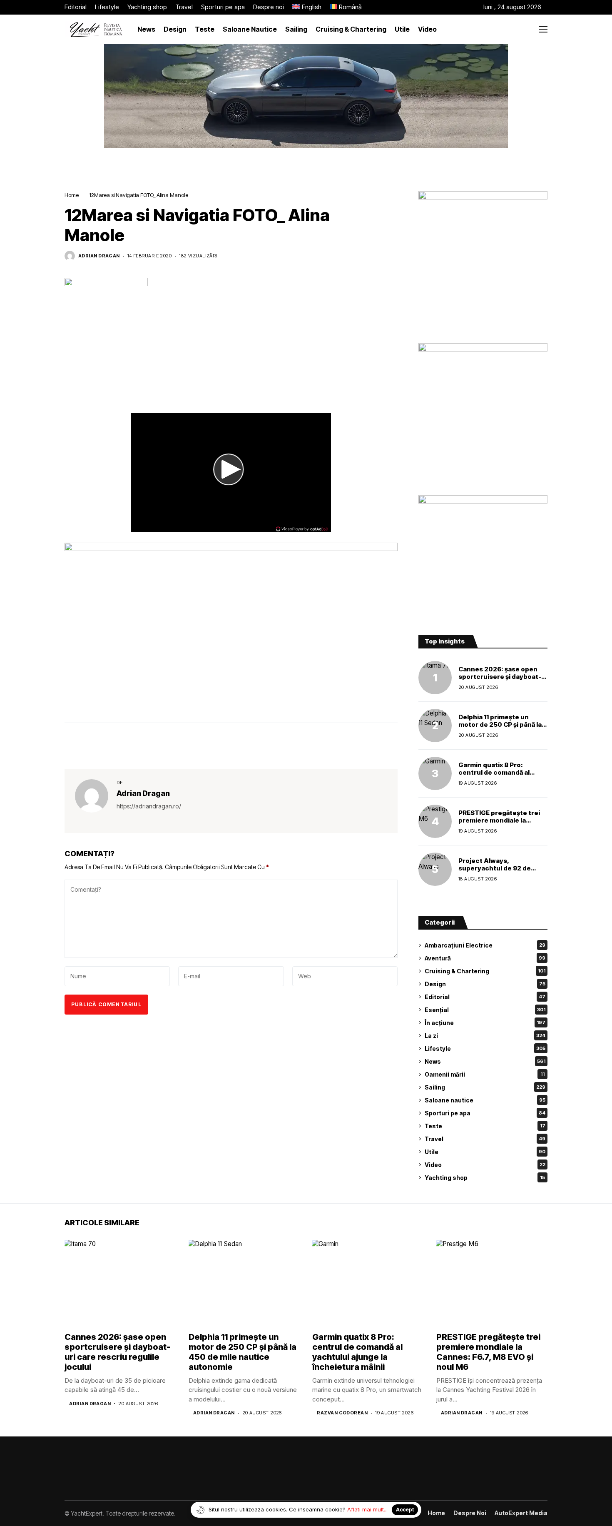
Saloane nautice (485, 1100)
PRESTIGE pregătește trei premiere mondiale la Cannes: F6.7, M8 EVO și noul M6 (499, 824)
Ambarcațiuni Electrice (485, 945)
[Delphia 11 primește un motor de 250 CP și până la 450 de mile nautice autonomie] (435, 725)
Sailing (485, 1087)
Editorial (485, 996)
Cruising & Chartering (485, 971)
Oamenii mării (485, 1074)
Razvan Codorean (342, 1413)
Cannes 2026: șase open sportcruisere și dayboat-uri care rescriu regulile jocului (499, 680)
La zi (485, 1035)
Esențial (485, 1009)
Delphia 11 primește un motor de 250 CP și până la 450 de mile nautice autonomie (500, 728)
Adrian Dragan (99, 256)
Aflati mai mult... (367, 1509)
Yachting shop (485, 1177)
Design (485, 983)
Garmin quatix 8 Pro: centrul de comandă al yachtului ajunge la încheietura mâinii (494, 776)
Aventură (485, 958)
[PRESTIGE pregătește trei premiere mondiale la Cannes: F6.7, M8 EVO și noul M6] (435, 821)
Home (72, 195)
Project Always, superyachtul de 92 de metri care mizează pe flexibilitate (494, 872)
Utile (485, 1151)
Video (485, 1164)
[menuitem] (306, 7)
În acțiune (485, 1022)
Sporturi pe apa (485, 1113)
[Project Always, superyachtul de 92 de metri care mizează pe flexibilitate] (435, 869)
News (485, 1061)
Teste (485, 1126)
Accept (405, 1509)
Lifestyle (485, 1048)
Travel (485, 1138)
